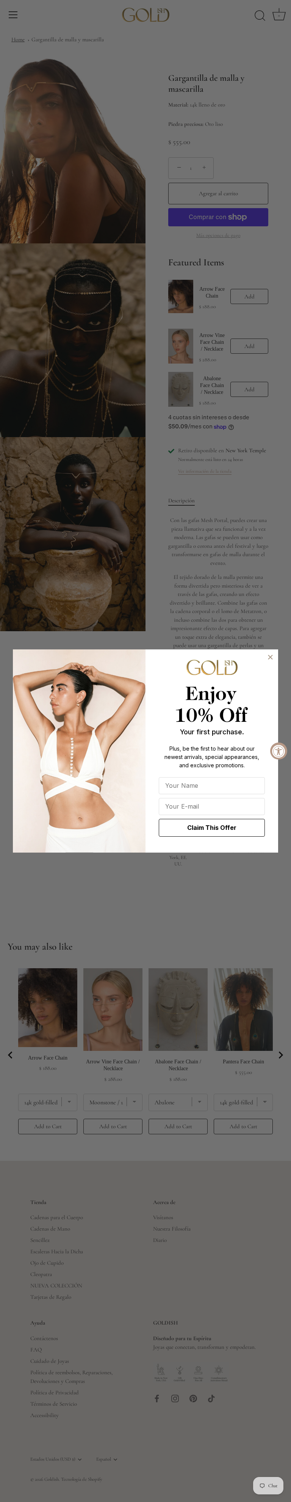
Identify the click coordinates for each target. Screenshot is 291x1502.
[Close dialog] (270, 657)
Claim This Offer (211, 827)
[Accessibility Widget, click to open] (278, 751)
